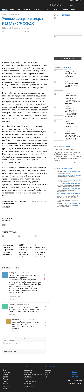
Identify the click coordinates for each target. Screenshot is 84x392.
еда (4, 225)
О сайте (74, 372)
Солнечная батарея (30, 381)
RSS (46, 377)
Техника (46, 9)
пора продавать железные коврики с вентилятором (67, 190)
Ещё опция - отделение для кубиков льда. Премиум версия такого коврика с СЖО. (68, 186)
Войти (26, 339)
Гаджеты (27, 9)
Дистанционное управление (33, 374)
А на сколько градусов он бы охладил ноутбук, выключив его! (67, 206)
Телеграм (48, 370)
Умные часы (27, 384)
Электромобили (29, 386)
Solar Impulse (28, 377)
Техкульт (12, 5)
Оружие (65, 9)
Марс (25, 379)
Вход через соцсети (38, 339)
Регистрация (77, 0)
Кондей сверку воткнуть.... (64, 173)
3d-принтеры (28, 370)
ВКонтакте (48, 372)
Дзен (46, 374)
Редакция (75, 374)
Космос (56, 9)
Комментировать (11, 351)
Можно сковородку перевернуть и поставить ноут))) (66, 177)
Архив (5, 388)
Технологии (15, 9)
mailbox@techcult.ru (74, 383)
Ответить (12, 299)
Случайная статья (69, 59)
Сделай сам (6, 386)
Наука (4, 9)
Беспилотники (28, 372)
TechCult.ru (78, 381)
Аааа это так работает (63, 181)
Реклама (75, 376)
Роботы (37, 9)
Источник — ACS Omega (40, 201)
